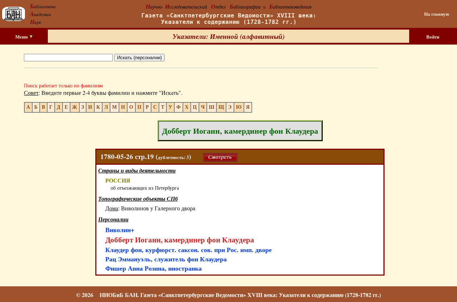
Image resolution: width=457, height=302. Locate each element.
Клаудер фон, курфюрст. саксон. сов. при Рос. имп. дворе (188, 249)
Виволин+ (119, 229)
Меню (22, 37)
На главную (436, 14)
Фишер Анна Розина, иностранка (153, 268)
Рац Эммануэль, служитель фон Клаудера (166, 258)
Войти (432, 37)
